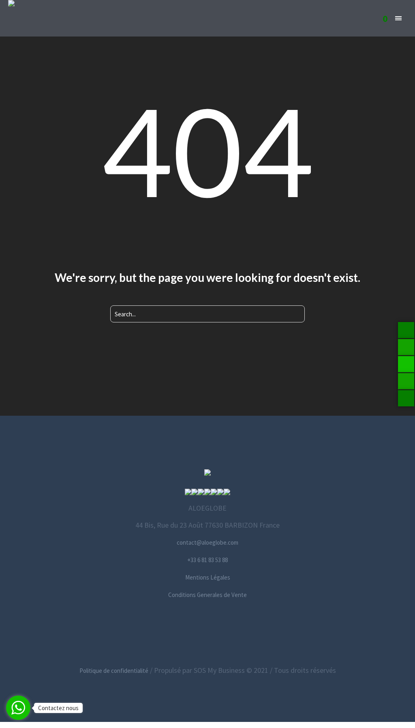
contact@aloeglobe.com (207, 542)
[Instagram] (207, 633)
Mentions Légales (207, 577)
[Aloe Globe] (207, 473)
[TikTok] (243, 633)
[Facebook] (170, 633)
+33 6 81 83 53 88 (207, 560)
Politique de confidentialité (113, 670)
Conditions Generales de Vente (207, 595)
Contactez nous (58, 708)
